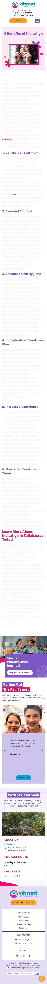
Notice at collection (13, 973)
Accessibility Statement (33, 965)
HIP (38, 968)
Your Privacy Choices (27, 973)
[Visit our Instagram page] (23, 956)
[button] (37, 21)
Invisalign (7, 139)
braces (14, 194)
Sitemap (8, 965)
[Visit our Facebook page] (17, 956)
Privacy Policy (18, 965)
